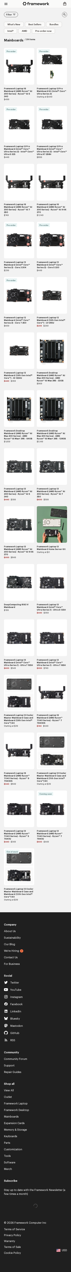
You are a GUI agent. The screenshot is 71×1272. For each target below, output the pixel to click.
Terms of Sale (12, 1247)
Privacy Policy (12, 1235)
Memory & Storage (15, 1130)
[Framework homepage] (36, 3)
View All (9, 1090)
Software (9, 1162)
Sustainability (12, 938)
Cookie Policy (12, 1253)
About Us (10, 931)
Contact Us (11, 957)
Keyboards (10, 1136)
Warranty (9, 1241)
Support (9, 1065)
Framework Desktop (16, 1110)
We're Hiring (11, 951)
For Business (12, 964)
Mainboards (11, 1116)
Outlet (8, 1097)
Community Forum (15, 1059)
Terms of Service (14, 1229)
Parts (7, 1143)
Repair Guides (12, 1072)
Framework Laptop (16, 1103)
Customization (13, 1149)
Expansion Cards (14, 1123)
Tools (7, 1156)
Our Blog (9, 944)
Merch (8, 1169)
